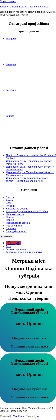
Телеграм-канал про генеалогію (24, 252)
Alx (38, 416)
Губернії (10, 205)
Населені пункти (15, 214)
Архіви (9, 200)
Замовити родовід (16, 249)
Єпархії (10, 197)
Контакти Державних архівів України (27, 211)
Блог (8, 203)
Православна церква (18, 222)
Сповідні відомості (16, 231)
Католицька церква (17, 208)
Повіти (10, 217)
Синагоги (11, 228)
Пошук (10, 220)
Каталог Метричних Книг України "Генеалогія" (25, 6)
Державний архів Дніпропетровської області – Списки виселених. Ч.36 (27, 179)
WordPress (19, 416)
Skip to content (8, 1)
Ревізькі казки (14, 225)
